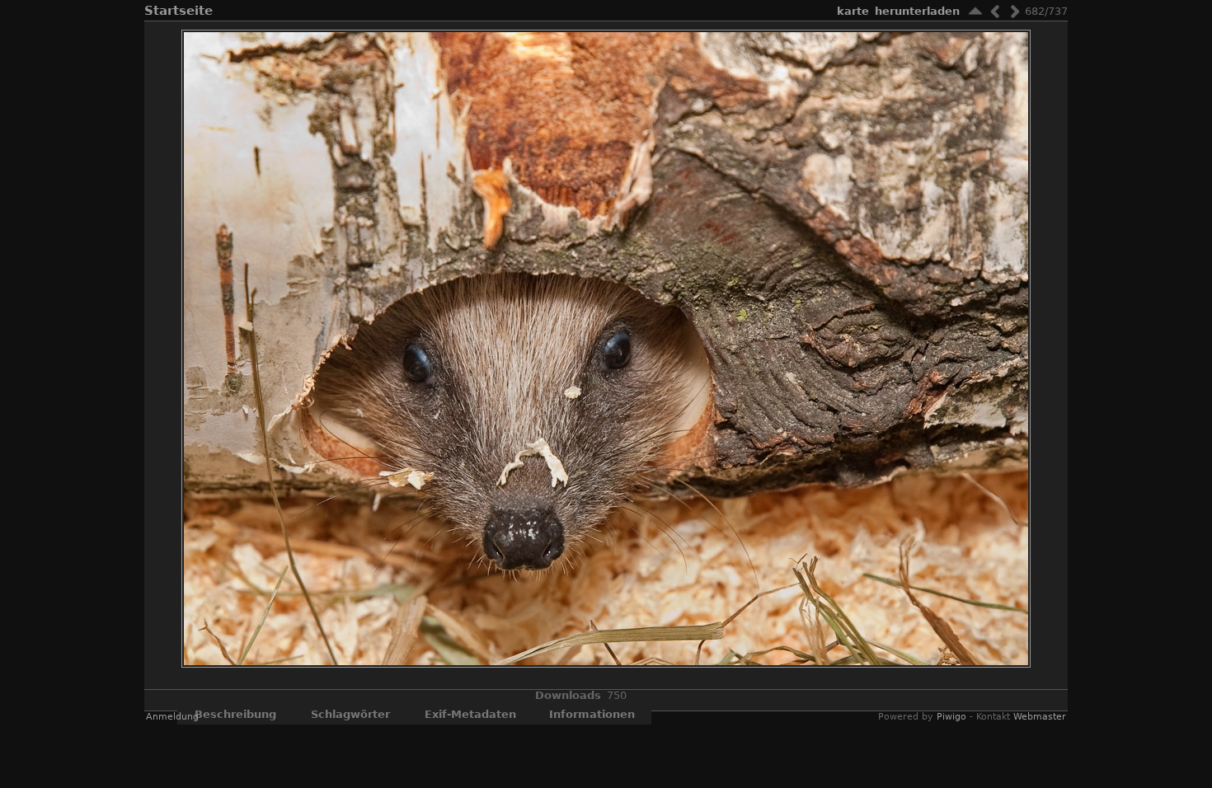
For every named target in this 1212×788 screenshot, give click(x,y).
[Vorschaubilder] (975, 11)
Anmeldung (172, 716)
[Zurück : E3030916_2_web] (995, 11)
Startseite (178, 10)
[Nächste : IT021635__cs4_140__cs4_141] (1015, 11)
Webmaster (1039, 716)
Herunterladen (917, 11)
